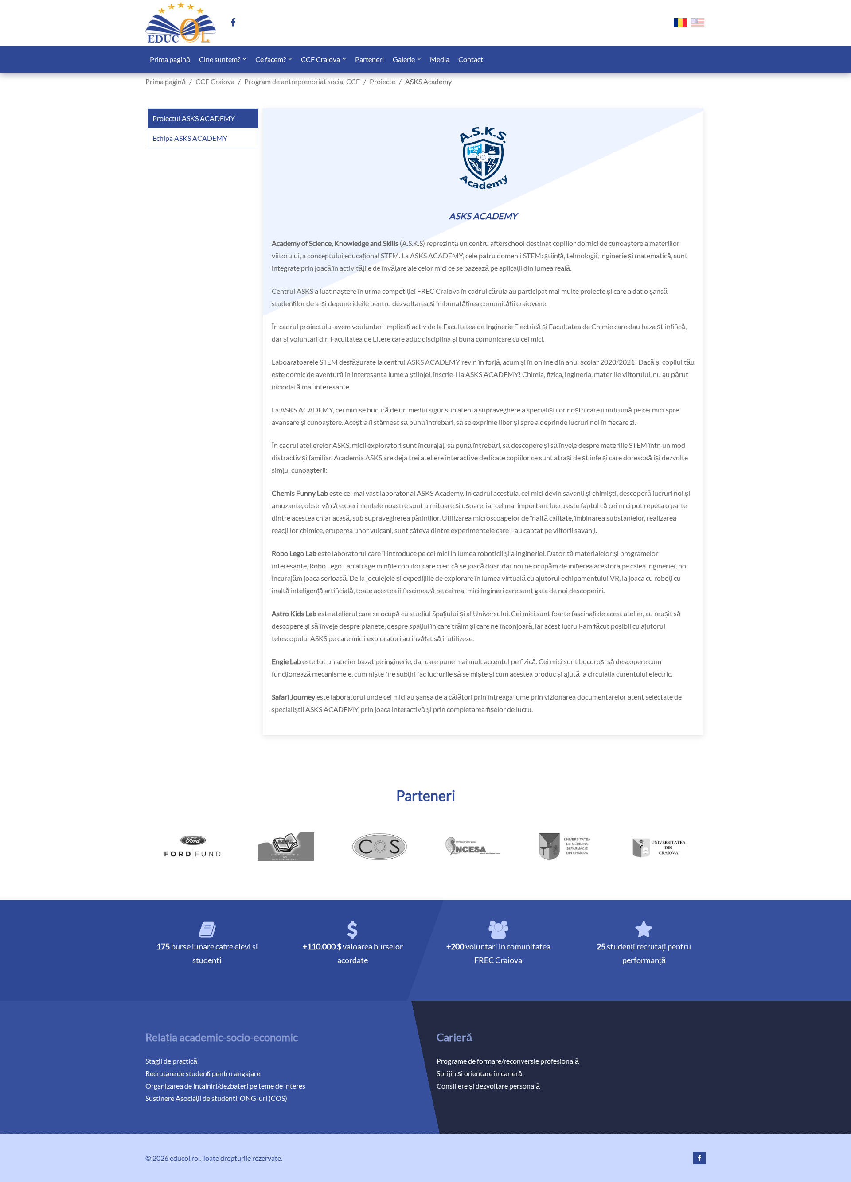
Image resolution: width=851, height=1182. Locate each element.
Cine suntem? (219, 59)
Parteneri (369, 59)
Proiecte (382, 81)
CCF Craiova (320, 59)
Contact (470, 59)
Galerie (404, 59)
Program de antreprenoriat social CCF (302, 81)
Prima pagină (170, 59)
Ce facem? (270, 59)
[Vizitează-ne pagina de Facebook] (236, 23)
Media (439, 59)
